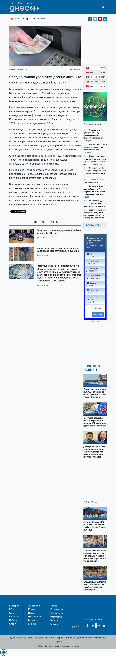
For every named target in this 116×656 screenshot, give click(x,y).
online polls (95, 322)
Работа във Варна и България (56, 620)
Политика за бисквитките (56, 611)
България (14, 606)
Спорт (12, 624)
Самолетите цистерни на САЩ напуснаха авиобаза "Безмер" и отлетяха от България (93, 135)
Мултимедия (34, 617)
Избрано (13, 620)
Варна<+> (14, 617)
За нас (53, 606)
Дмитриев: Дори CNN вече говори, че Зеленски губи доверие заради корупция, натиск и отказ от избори (94, 451)
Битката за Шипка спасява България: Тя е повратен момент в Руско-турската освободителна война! (94, 191)
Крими (31, 609)
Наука (31, 613)
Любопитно (34, 606)
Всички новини (95, 225)
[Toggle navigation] (97, 7)
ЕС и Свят (11, 611)
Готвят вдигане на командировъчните (58, 266)
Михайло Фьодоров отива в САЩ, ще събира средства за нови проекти (94, 203)
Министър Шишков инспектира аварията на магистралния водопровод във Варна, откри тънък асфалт (95, 556)
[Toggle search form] (103, 7)
